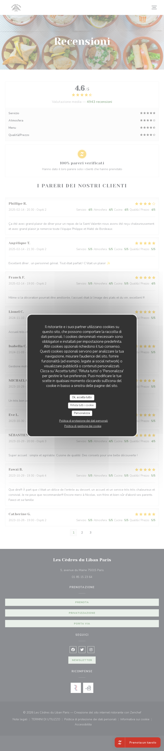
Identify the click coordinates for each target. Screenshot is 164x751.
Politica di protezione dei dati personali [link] (83, 421)
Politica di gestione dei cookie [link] (82, 426)
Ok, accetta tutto (82, 397)
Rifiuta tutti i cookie (82, 405)
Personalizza (82, 413)
